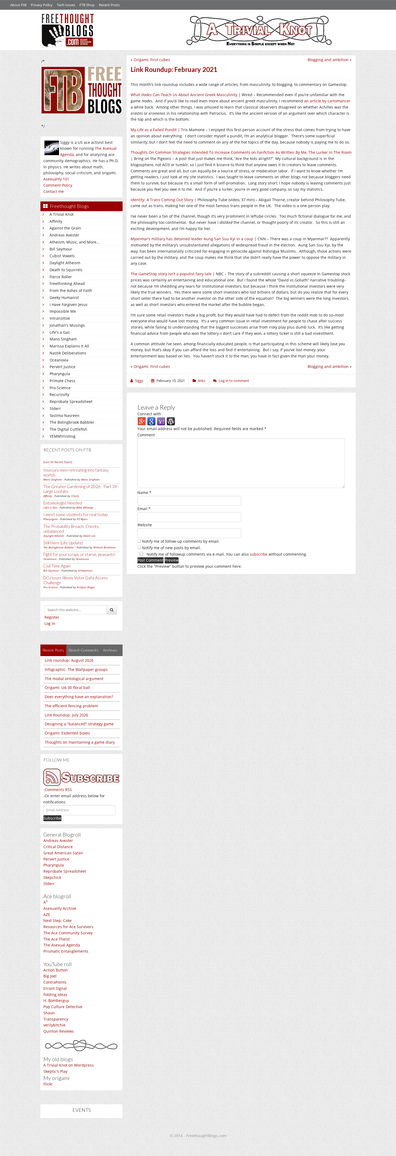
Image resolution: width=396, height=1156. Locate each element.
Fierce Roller (61, 276)
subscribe (259, 554)
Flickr (48, 1084)
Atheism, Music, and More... (75, 242)
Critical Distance (58, 846)
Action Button (55, 970)
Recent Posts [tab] (53, 650)
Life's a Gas (60, 332)
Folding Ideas (55, 994)
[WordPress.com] (170, 421)
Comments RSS (58, 789)
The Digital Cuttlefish (68, 429)
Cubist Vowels (62, 255)
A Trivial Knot (62, 214)
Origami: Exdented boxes (67, 733)
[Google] (151, 421)
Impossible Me (63, 311)
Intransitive (60, 318)
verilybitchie (54, 1025)
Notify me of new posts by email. (171, 547)
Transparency (55, 1019)
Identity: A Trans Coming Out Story (162, 199)
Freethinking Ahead (67, 283)
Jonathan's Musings (67, 325)
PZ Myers (82, 519)
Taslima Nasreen (64, 415)
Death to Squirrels (66, 269)
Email (144, 508)
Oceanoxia (59, 360)
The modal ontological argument (74, 678)
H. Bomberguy (56, 1000)
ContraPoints (55, 982)
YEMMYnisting (62, 436)
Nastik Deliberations (68, 353)
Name (144, 492)
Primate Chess (62, 380)
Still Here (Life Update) (63, 542)
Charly (75, 496)
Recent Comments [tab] (83, 650)
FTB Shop (87, 4)
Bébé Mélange (84, 507)
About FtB (18, 4)
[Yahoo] (161, 421)
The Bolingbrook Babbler (72, 422)
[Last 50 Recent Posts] (57, 462)
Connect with (149, 413)
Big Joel (50, 976)
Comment (146, 434)
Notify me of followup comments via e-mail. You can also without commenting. (226, 554)
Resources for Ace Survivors (68, 926)
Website (144, 524)
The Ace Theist (56, 939)
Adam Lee (89, 536)
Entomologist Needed (62, 502)
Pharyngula (60, 373)
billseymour (85, 570)
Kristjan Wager (86, 587)
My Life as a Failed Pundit (154, 129)
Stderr (55, 408)
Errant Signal (55, 988)
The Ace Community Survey (68, 932)
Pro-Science (60, 387)
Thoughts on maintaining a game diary (80, 742)
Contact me (53, 191)
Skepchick (52, 877)
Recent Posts (109, 4)
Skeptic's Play (55, 1071)
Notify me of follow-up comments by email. (181, 541)
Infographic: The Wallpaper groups (76, 669)
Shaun (49, 1012)
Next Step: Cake (57, 920)
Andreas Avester (64, 235)
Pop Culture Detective (62, 1006)
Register (51, 617)
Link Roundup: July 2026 (66, 715)
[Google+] (141, 421)
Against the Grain (65, 228)
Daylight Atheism (65, 262)
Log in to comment (234, 380)
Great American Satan (63, 852)
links (201, 380)
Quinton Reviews (58, 1031)
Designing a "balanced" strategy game (79, 723)
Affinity (56, 221)
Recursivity (59, 394)
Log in (49, 623)
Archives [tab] (110, 650)
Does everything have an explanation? (79, 696)
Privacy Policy (42, 4)
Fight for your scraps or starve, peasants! (79, 554)
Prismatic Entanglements (65, 951)
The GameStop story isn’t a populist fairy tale (171, 273)
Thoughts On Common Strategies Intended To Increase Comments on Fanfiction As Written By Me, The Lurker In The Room (241, 152)
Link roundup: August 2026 (69, 660)
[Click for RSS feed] (81, 777)
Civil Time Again (57, 565)
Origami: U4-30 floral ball (67, 687)
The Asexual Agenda (61, 945)
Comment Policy (57, 185)
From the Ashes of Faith (71, 290)
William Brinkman (104, 547)
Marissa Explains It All (69, 346)
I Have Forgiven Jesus (69, 304)
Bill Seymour (61, 249)
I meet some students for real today (75, 514)
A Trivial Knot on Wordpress (68, 1065)
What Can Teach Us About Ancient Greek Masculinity (184, 94)
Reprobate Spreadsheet (71, 401)
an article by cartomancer (327, 100)
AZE (46, 914)
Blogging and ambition (328, 59)
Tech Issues (66, 4)
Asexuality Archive (59, 908)
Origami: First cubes (152, 59)
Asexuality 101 (56, 179)
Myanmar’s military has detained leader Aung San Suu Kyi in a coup (192, 238)
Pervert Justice (62, 366)
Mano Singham (63, 339)
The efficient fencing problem (71, 705)
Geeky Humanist (64, 297)
